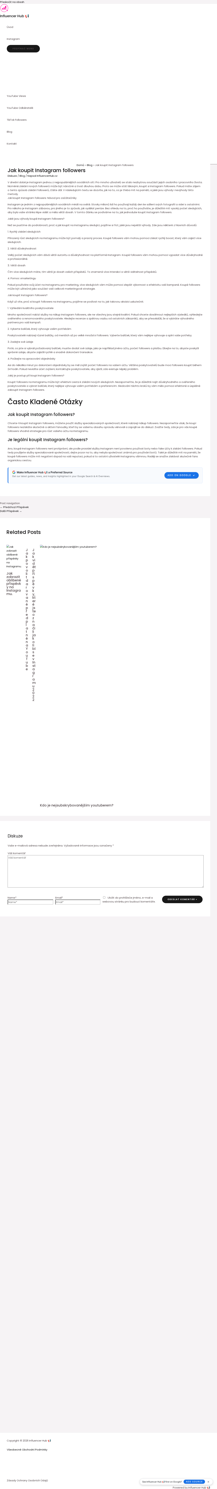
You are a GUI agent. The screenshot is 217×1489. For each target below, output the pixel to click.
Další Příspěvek (11, 511)
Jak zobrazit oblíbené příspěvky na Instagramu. (13, 583)
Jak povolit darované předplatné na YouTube (27, 609)
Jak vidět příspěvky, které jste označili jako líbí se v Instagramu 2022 (34, 625)
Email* (59, 897)
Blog (22, 176)
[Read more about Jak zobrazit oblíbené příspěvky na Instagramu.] (14, 566)
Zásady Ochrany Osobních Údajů (27, 1480)
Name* (12, 897)
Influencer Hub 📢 (14, 16)
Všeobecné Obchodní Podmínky (27, 1449)
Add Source (194, 1481)
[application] (21, 39)
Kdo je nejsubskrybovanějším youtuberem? (76, 805)
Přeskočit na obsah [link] (12, 2)
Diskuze (12, 176)
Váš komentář (17, 853)
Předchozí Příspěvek (14, 507)
